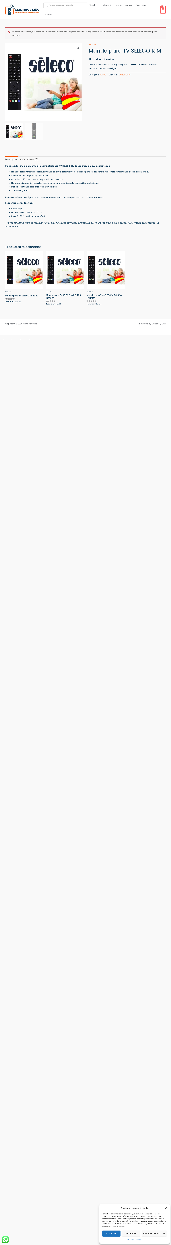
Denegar (131, 1233)
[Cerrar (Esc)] (31, 338)
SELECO (92, 44)
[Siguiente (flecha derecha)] (13, 342)
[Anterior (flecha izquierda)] (4, 342)
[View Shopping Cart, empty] (163, 10)
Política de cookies (133, 1240)
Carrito (48, 14)
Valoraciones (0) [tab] (29, 159)
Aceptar (111, 1233)
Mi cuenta (107, 5)
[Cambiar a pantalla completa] (13, 338)
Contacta (141, 5)
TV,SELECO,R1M (124, 75)
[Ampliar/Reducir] (4, 338)
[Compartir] (22, 338)
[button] (165, 1208)
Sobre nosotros (124, 5)
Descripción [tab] (11, 159)
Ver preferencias (154, 1233)
